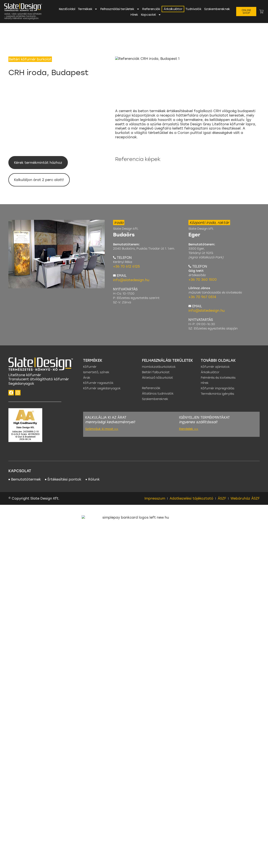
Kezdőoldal (67, 9)
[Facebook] (11, 392)
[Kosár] (261, 11)
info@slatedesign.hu (131, 280)
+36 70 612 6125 (126, 266)
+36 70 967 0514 (202, 297)
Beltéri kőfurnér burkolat (30, 59)
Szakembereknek (217, 9)
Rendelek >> (188, 429)
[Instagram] (18, 392)
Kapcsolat (148, 15)
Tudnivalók (193, 9)
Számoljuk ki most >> (101, 429)
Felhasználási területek (117, 9)
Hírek (134, 15)
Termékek (85, 9)
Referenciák (151, 9)
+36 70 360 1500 (202, 279)
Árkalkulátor (173, 9)
